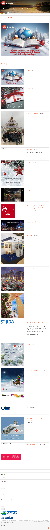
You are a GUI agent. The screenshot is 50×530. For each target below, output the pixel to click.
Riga (4, 484)
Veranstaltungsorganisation (7, 499)
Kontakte (29, 8)
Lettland (3, 481)
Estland (2, 488)
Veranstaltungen (22, 8)
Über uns (5, 8)
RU (8, 12)
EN (6, 12)
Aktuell (10, 8)
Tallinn (4, 490)
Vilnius (4, 477)
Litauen (2, 474)
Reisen (14, 8)
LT (4, 12)
